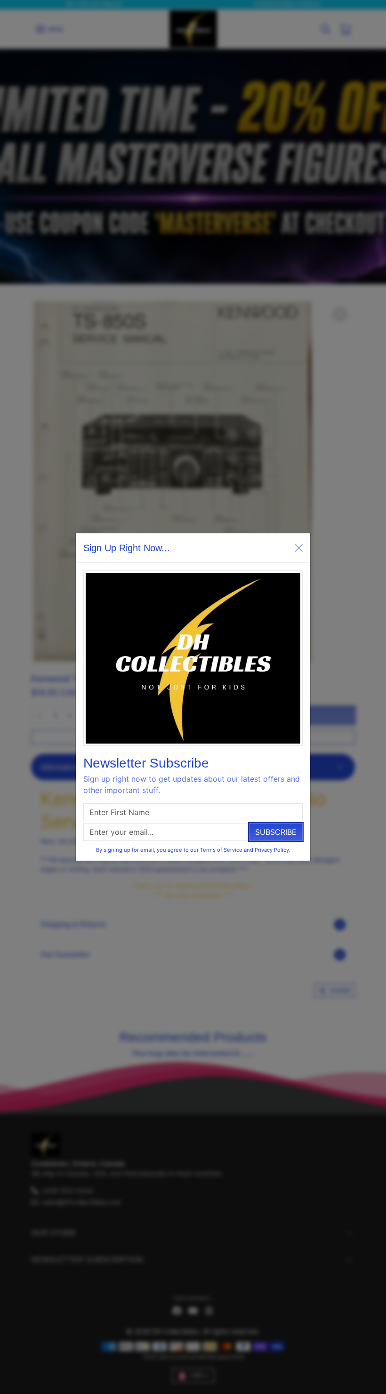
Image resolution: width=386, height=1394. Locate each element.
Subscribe (276, 832)
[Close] (298, 547)
